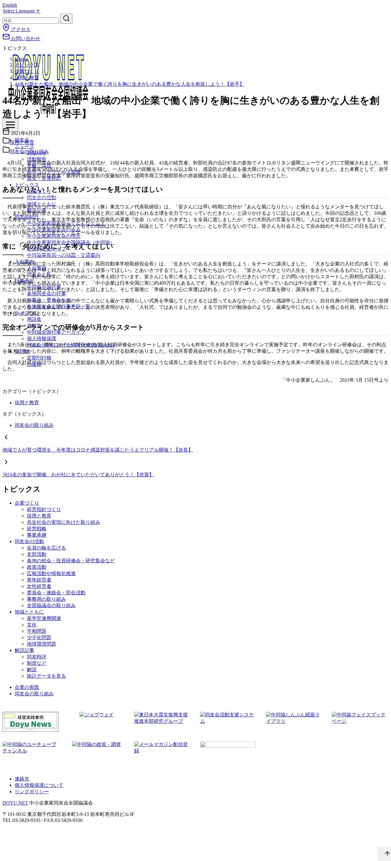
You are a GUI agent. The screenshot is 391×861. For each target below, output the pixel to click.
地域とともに (29, 611)
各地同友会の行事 (46, 293)
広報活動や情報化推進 (51, 573)
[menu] (10, 125)
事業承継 (36, 535)
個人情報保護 (41, 338)
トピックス (27, 64)
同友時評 (36, 656)
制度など (36, 663)
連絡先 (22, 778)
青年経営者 (39, 579)
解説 (32, 669)
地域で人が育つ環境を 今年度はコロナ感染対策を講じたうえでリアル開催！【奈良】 (97, 449)
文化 (32, 624)
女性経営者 (39, 586)
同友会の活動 (29, 541)
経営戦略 (36, 528)
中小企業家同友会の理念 (54, 236)
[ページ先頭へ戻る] (384, 854)
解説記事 (24, 650)
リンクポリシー (32, 791)
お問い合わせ (25, 38)
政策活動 (36, 567)
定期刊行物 (39, 357)
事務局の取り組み (46, 599)
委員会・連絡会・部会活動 (56, 592)
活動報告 (36, 159)
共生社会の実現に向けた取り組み (63, 522)
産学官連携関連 (44, 618)
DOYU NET (15, 802)
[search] (66, 19)
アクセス (20, 29)
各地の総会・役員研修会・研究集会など (71, 560)
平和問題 (36, 631)
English (9, 5)
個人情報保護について (39, 785)
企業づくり (27, 71)
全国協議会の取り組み (51, 605)
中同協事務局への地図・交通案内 (63, 255)
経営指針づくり (44, 509)
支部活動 (36, 554)
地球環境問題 (41, 644)
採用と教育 (27, 77)
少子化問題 (39, 637)
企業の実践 (27, 687)
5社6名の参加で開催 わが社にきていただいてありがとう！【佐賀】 (78, 474)
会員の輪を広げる (46, 547)
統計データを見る (46, 676)
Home (21, 59)
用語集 (34, 319)
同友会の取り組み (29, 151)
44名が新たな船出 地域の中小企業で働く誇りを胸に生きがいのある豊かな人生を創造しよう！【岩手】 (129, 84)
